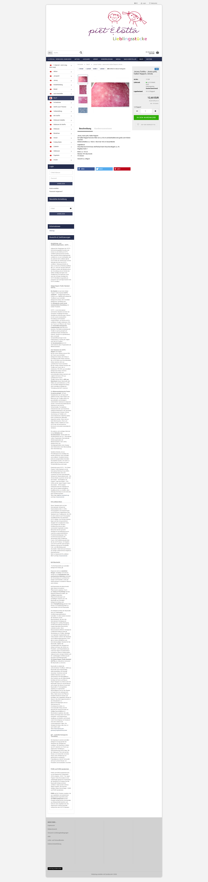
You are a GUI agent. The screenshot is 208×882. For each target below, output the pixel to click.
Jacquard (86, 59)
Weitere (149, 59)
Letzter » (103, 69)
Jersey (95, 59)
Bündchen (56, 133)
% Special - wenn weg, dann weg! (59, 59)
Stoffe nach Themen (59, 107)
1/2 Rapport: (137, 107)
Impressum (51, 825)
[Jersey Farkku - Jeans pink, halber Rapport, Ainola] (110, 95)
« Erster (81, 69)
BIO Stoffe (56, 115)
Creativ (55, 160)
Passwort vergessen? (56, 191)
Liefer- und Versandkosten (56, 840)
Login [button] (144, 3)
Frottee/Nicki (57, 142)
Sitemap (51, 231)
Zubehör (56, 146)
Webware (56, 129)
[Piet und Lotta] (104, 26)
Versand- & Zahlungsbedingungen (58, 833)
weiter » (95, 69)
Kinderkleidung (107, 59)
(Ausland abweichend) (152, 88)
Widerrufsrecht (52, 829)
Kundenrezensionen (103, 128)
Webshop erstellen (97, 874)
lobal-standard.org (63, 495)
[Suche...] (81, 53)
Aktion (77, 59)
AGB (49, 836)
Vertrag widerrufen (55, 868)
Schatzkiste (57, 102)
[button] (136, 3)
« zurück (88, 69)
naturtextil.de (60, 497)
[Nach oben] (202, 878)
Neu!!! (141, 59)
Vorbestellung (57, 111)
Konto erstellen (54, 188)
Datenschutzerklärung (54, 844)
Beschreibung (85, 128)
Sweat (55, 138)
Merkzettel (153, 3)
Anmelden (61, 183)
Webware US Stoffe (59, 124)
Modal (118, 59)
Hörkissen (56, 151)
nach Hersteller (130, 59)
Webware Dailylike (59, 120)
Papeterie (56, 155)
